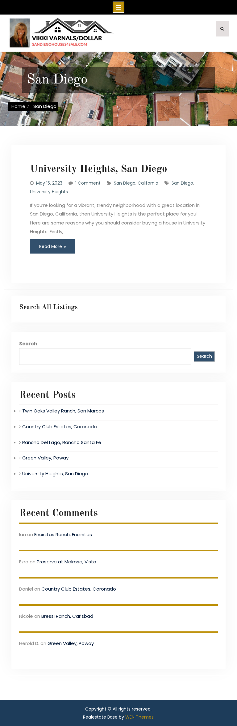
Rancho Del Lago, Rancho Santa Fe (61, 442)
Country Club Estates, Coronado (59, 426)
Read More (50, 246)
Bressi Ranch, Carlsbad (67, 616)
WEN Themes (139, 717)
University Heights (49, 192)
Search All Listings (48, 307)
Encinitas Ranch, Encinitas (63, 534)
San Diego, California (136, 183)
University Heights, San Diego (98, 169)
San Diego (182, 183)
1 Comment (88, 183)
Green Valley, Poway (45, 458)
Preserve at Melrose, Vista (66, 561)
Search (28, 343)
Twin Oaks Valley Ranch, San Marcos (63, 411)
